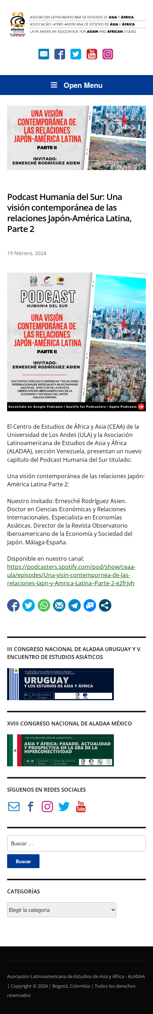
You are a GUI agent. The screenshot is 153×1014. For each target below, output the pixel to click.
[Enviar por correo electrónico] (59, 605)
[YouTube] (91, 56)
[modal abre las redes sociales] (105, 605)
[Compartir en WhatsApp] (44, 605)
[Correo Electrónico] (14, 808)
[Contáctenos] (43, 56)
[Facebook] (59, 56)
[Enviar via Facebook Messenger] (90, 605)
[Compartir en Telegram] (74, 605)
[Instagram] (107, 56)
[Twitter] (75, 56)
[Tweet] (28, 605)
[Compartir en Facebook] (13, 605)
